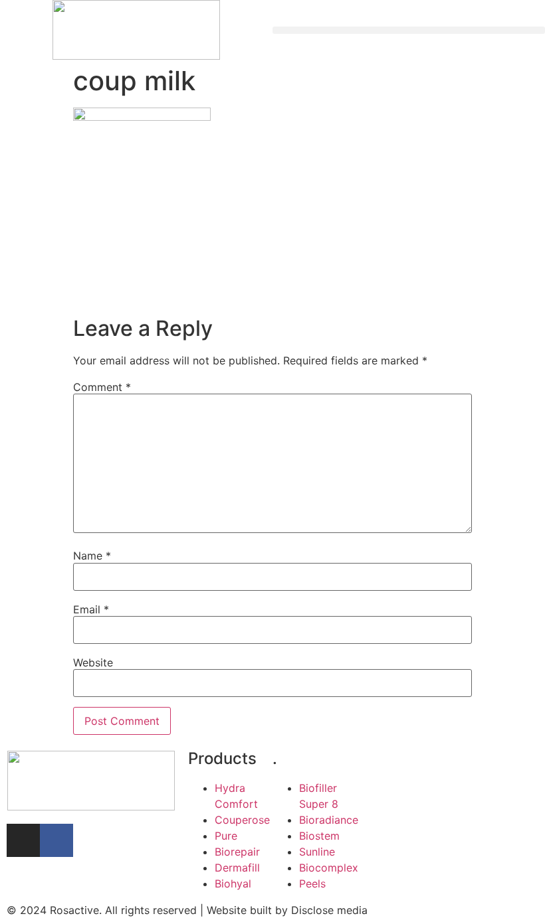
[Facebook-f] (56, 840)
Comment (102, 387)
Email (91, 609)
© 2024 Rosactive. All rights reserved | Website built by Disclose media (187, 910)
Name (92, 555)
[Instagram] (23, 840)
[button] (408, 30)
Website (93, 662)
